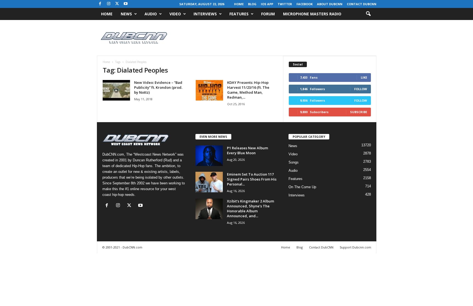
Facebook (304, 4)
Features (239, 13)
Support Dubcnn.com (355, 247)
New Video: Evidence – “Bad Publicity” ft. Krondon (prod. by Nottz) (158, 87)
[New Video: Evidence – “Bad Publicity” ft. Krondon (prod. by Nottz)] (116, 90)
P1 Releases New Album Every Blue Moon (247, 150)
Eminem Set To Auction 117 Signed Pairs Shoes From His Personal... (251, 179)
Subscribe (358, 112)
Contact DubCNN (361, 4)
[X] (117, 4)
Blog (252, 4)
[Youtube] (125, 4)
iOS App (267, 4)
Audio (151, 13)
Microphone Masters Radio (312, 13)
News (126, 13)
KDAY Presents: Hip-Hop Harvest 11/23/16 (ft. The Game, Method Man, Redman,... (248, 90)
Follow (360, 89)
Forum (268, 13)
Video (175, 13)
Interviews (205, 13)
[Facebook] (100, 4)
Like (364, 77)
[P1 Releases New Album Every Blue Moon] (209, 155)
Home (239, 4)
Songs (294, 162)
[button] (368, 14)
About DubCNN (329, 4)
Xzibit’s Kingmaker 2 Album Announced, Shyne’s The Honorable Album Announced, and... (250, 208)
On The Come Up (302, 187)
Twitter (285, 4)
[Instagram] (108, 4)
